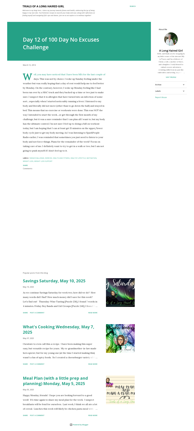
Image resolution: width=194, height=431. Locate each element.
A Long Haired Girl (171, 50)
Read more (92, 313)
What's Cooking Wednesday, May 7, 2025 (58, 329)
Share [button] (25, 165)
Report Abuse (161, 97)
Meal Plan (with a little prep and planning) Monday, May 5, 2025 (55, 380)
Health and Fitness (61, 158)
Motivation (92, 158)
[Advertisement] (61, 243)
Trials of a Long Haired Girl (43, 6)
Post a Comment (37, 313)
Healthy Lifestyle (78, 158)
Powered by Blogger (80, 425)
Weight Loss (28, 161)
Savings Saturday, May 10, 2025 (54, 281)
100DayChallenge (36, 158)
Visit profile (171, 77)
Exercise (48, 158)
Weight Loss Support (43, 161)
